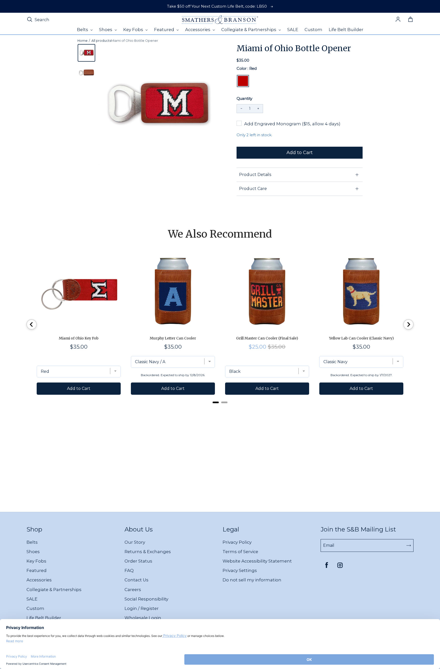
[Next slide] (408, 324)
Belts (32, 542)
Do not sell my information (252, 579)
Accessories (39, 579)
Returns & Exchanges (148, 551)
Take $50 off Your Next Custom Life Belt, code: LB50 (217, 6)
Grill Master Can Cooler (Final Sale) (267, 338)
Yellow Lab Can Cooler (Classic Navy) (361, 338)
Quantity (244, 98)
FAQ (129, 570)
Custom (35, 608)
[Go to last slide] (31, 324)
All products (101, 41)
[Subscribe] (408, 545)
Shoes (33, 551)
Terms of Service (240, 551)
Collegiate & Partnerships (53, 589)
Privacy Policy (237, 542)
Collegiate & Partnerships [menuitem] (249, 29)
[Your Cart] (410, 20)
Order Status (138, 561)
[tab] (216, 402)
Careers (133, 589)
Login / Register (142, 608)
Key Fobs (36, 561)
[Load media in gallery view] (86, 52)
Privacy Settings (240, 570)
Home (82, 41)
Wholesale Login (143, 617)
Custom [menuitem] (313, 29)
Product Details (255, 174)
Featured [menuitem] (164, 29)
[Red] (243, 81)
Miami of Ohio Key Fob (79, 338)
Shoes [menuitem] (106, 29)
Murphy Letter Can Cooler (173, 338)
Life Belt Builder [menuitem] (346, 29)
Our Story (135, 542)
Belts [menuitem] (83, 29)
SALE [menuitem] (292, 29)
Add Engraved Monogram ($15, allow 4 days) (292, 123)
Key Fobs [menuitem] (133, 29)
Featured (36, 570)
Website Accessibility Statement (257, 561)
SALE (31, 599)
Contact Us (136, 579)
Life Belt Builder (43, 617)
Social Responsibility (146, 599)
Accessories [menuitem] (198, 29)
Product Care (253, 188)
